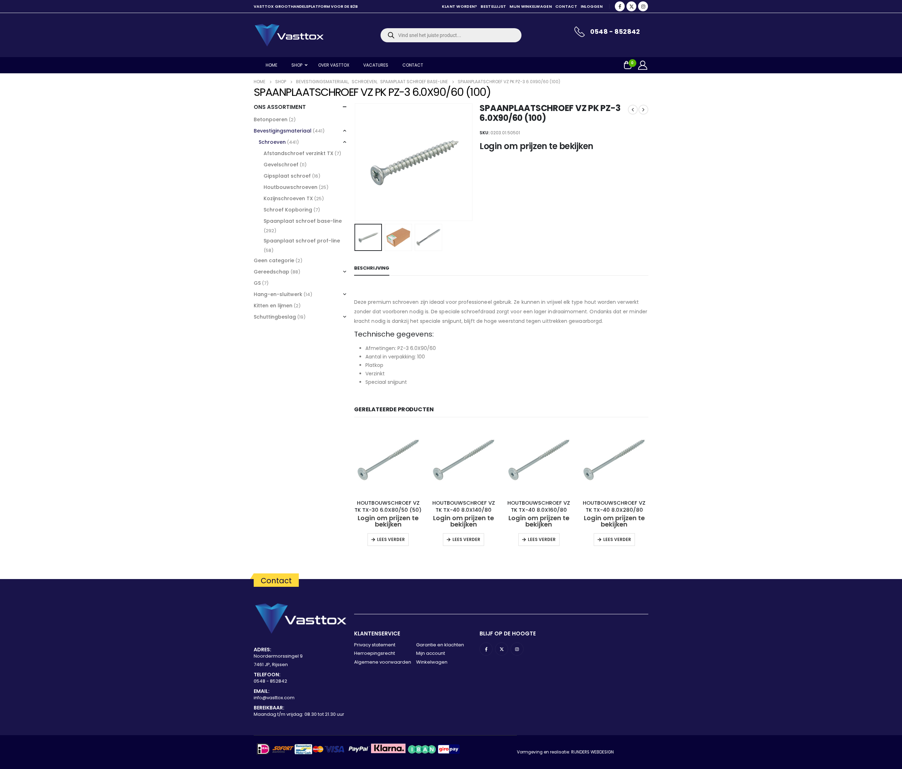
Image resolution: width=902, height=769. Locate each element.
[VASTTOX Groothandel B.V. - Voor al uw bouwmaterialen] (289, 35)
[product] (388, 460)
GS (257, 283)
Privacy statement (374, 644)
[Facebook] (620, 6)
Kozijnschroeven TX (288, 198)
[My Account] (642, 65)
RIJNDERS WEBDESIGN (592, 752)
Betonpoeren (271, 119)
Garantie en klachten (440, 644)
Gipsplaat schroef (287, 175)
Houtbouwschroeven (290, 187)
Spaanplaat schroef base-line (303, 220)
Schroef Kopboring (288, 209)
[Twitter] (631, 6)
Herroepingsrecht (374, 653)
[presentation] (356, 162)
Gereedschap (271, 271)
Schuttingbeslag (275, 316)
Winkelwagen (431, 662)
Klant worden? (459, 6)
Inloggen (592, 6)
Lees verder (391, 539)
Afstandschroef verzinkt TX (298, 153)
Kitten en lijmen (273, 305)
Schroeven (272, 142)
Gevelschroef (281, 164)
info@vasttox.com (274, 697)
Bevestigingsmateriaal (282, 130)
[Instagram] (643, 6)
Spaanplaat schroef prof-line (302, 240)
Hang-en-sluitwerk (278, 294)
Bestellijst (493, 6)
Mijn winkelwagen (530, 6)
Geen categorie (274, 260)
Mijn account (430, 653)
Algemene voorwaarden (382, 662)
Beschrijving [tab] (371, 268)
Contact (566, 6)
